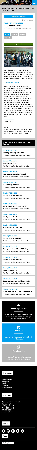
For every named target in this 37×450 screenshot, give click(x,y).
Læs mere (8, 121)
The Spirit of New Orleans (12, 195)
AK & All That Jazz (9, 163)
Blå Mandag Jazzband (11, 184)
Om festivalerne (7, 380)
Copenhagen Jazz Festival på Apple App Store (5, 443)
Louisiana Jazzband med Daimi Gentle (16, 281)
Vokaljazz (22, 34)
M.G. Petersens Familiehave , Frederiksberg (17, 28)
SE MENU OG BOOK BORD (12, 82)
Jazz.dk (4, 8)
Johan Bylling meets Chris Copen (14, 206)
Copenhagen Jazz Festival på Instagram (17, 431)
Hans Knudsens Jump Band (12, 227)
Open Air (6, 34)
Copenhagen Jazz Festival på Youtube (22, 431)
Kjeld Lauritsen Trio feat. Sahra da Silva (17, 291)
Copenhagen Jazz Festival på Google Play (11, 443)
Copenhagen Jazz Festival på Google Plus (13, 431)
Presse (4, 384)
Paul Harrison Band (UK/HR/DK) (14, 174)
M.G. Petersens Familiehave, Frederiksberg (16, 155)
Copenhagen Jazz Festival (15, 8)
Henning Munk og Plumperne (13, 152)
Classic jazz (7, 37)
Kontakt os (5, 386)
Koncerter (27, 8)
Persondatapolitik (7, 388)
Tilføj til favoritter (28, 20)
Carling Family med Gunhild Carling (15, 249)
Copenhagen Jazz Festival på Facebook (3, 431)
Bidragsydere (6, 382)
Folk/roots (14, 34)
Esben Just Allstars (10, 270)
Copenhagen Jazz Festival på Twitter (8, 431)
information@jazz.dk (8, 412)
